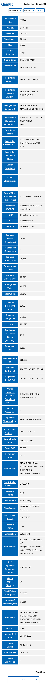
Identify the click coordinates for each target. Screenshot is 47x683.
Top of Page (41, 672)
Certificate (27, 10)
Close (39, 10)
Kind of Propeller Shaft (10, 581)
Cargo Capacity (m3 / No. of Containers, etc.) (10, 396)
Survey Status (13, 10)
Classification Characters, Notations (10, 121)
